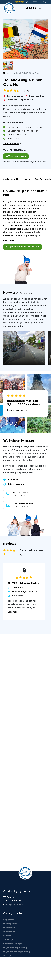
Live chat (13, 480)
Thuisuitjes (8, 940)
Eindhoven (17, 588)
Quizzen (7, 936)
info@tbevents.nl (17, 484)
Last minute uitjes (12, 944)
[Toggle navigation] (46, 8)
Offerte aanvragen (16, 156)
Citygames (8, 920)
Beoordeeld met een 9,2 (31, 552)
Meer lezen (9, 240)
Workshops (9, 932)
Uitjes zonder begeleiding (16, 952)
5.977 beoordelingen (40, 2)
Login (32, 8)
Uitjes (6, 73)
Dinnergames (10, 924)
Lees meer (13, 612)
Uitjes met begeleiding (15, 948)
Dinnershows (9, 928)
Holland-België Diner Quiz (25, 592)
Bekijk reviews (15, 410)
